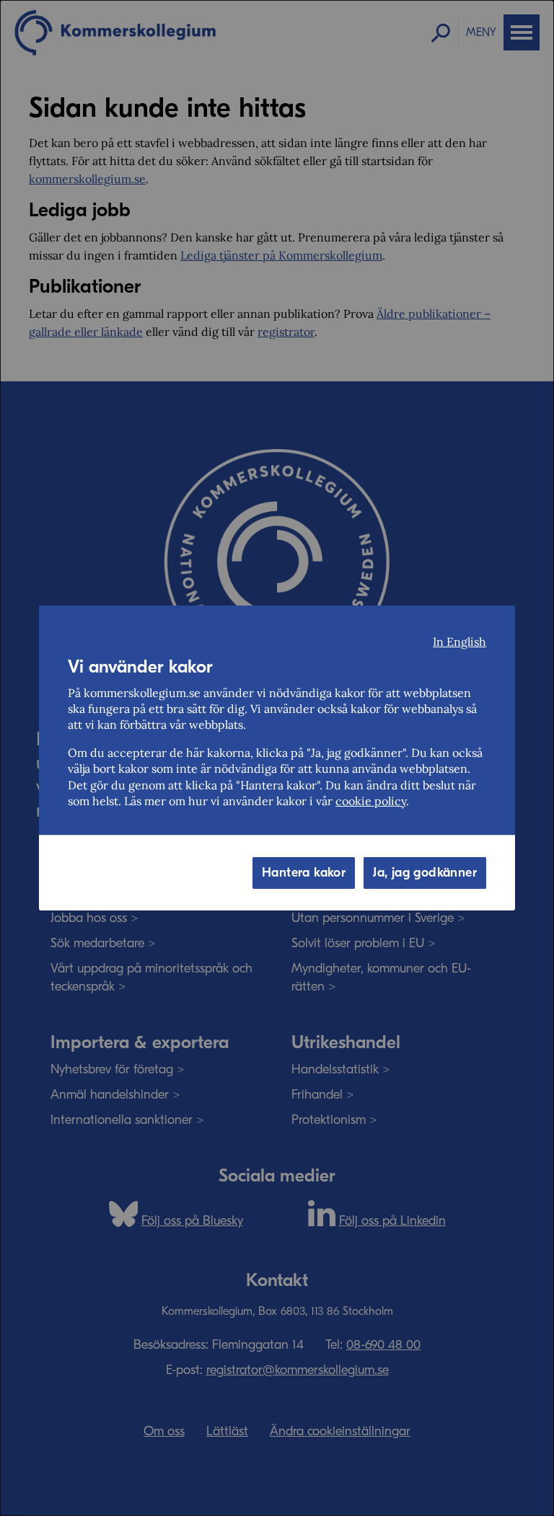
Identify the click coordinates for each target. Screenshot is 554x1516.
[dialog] (277, 758)
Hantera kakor (304, 872)
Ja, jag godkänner (425, 872)
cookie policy (370, 801)
